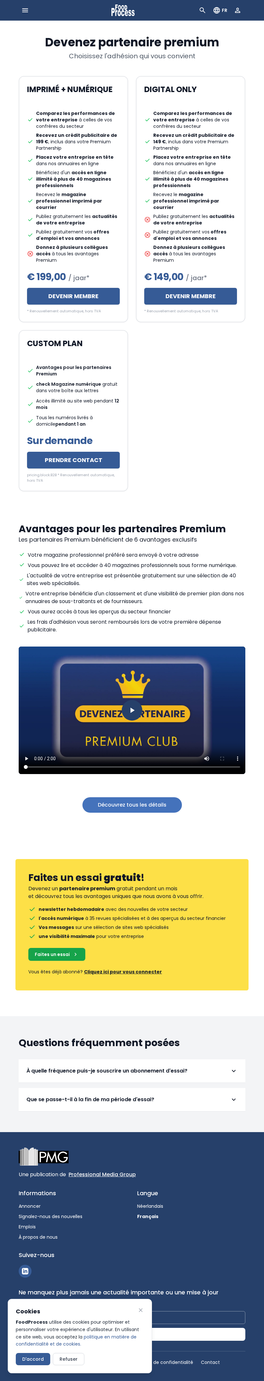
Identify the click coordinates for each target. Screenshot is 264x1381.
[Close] (140, 1310)
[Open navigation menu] (25, 10)
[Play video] (132, 710)
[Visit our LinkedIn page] (25, 1271)
